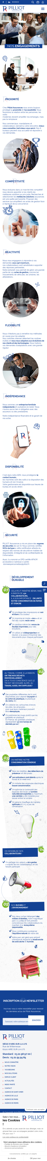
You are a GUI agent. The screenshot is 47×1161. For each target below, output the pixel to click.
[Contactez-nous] (44, 590)
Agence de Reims (11, 1103)
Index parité (10, 1084)
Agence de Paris (11, 1099)
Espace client (10, 1077)
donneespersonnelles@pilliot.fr (16, 564)
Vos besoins (10, 1070)
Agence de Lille (11, 1096)
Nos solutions (11, 1073)
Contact (8, 1088)
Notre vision (10, 1066)
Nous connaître (11, 1062)
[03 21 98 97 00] (44, 583)
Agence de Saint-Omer (14, 1092)
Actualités (9, 1081)
